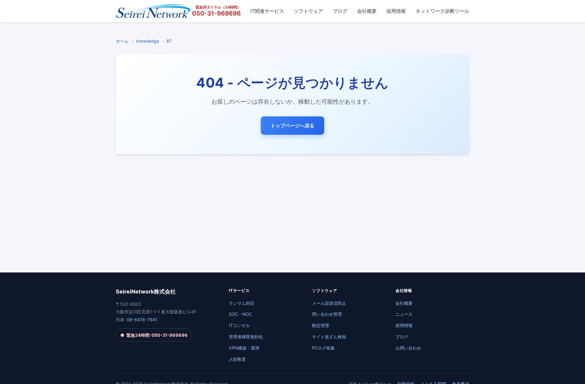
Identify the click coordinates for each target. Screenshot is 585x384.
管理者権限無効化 (246, 336)
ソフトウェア (308, 11)
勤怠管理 (320, 325)
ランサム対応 (241, 303)
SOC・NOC (240, 314)
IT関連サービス (267, 11)
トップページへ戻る (292, 126)
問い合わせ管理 (327, 314)
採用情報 (396, 11)
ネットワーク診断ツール (442, 11)
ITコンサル (239, 325)
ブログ (340, 11)
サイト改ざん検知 (329, 336)
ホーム (122, 41)
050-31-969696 (216, 13)
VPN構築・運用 (244, 347)
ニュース (404, 314)
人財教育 (237, 359)
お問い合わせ (408, 347)
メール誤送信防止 (329, 303)
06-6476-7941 (142, 319)
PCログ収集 (323, 347)
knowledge (147, 41)
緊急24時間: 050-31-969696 (153, 335)
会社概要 (367, 11)
